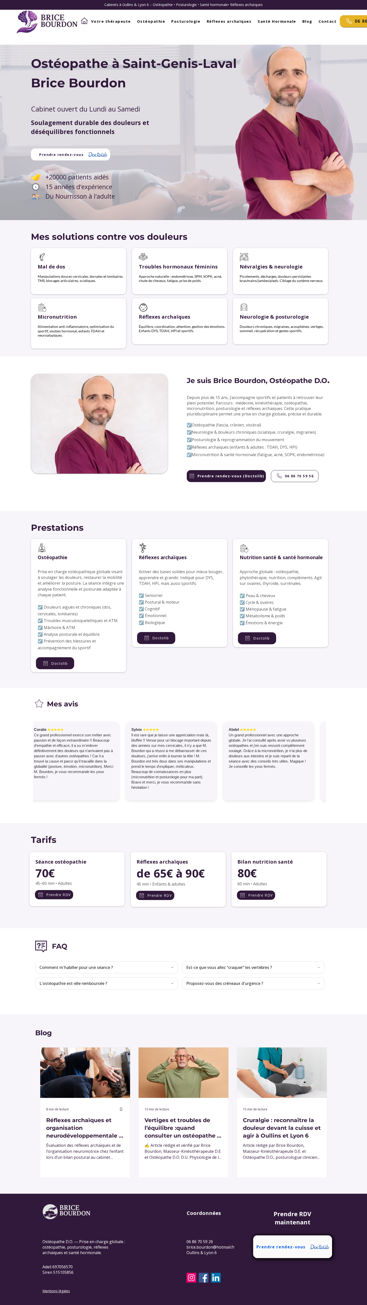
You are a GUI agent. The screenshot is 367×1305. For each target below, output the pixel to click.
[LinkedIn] (216, 1278)
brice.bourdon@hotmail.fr (210, 1247)
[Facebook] (203, 1278)
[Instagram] (191, 1278)
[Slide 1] (184, 207)
